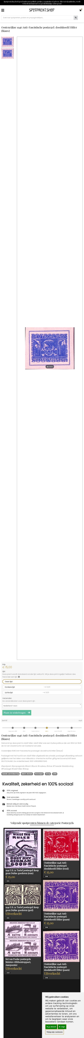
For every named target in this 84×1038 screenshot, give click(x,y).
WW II (46, 731)
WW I (24, 731)
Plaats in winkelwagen (15, 712)
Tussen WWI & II (35, 731)
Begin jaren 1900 (13, 731)
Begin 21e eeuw (71, 731)
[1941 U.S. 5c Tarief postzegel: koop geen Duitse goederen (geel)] (22, 894)
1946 (54, 774)
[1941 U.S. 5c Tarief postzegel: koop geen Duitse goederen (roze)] (22, 848)
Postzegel (39, 774)
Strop (48, 774)
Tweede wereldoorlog (10, 774)
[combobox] (42, 705)
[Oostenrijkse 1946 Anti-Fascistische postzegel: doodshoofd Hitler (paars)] (61, 896)
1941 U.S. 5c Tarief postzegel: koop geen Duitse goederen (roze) (22, 872)
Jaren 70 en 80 (58, 731)
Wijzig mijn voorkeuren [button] (55, 1032)
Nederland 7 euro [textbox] (10, 706)
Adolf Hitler (27, 774)
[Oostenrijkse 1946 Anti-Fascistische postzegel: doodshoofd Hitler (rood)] (61, 844)
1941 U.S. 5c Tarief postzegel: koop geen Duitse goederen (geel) (22, 909)
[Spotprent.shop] (41, 10)
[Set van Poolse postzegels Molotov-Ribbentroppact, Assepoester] (22, 939)
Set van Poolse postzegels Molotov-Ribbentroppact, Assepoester (18, 962)
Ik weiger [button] (62, 1027)
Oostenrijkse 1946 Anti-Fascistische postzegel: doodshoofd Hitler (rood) (56, 865)
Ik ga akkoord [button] (51, 1027)
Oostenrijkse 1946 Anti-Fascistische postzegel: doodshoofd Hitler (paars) (57, 916)
